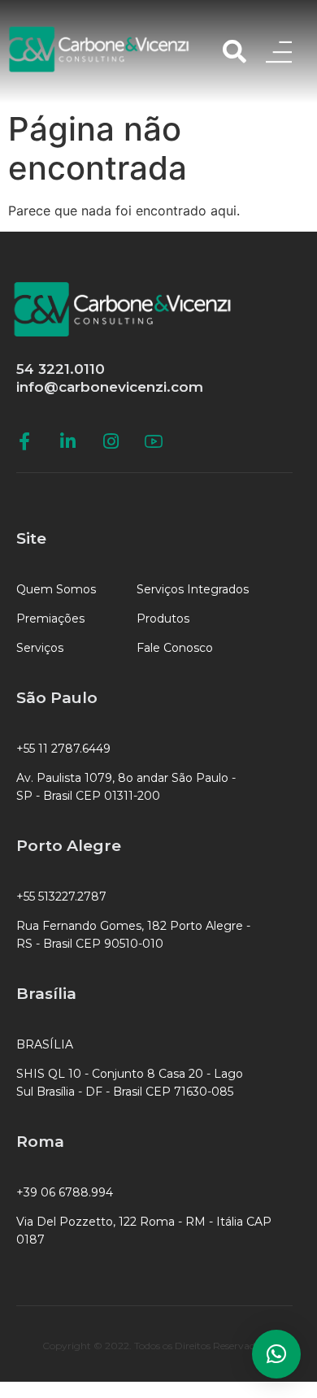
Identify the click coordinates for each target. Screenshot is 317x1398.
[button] (276, 1354)
